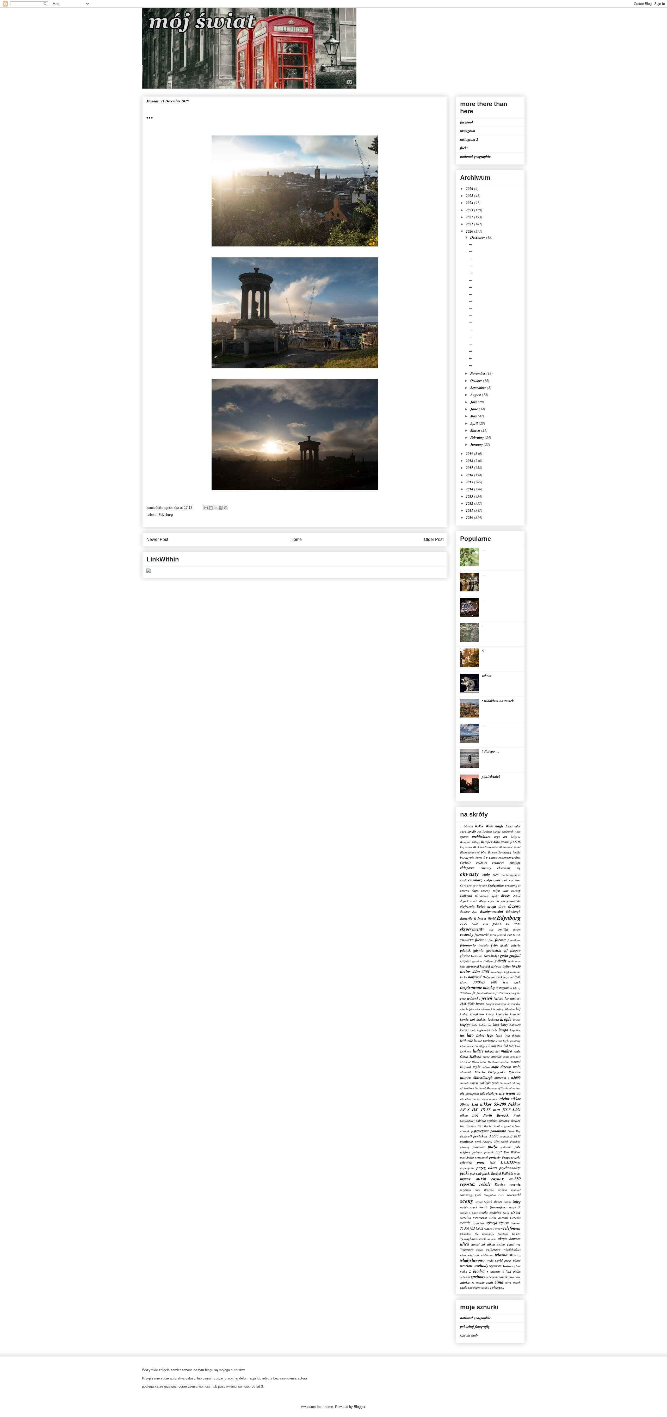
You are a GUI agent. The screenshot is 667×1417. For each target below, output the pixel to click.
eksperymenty (472, 929)
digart (464, 901)
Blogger (359, 1407)
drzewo (514, 906)
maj (497, 1051)
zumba (485, 1288)
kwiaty (464, 1030)
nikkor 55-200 (493, 1104)
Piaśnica (515, 1142)
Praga (506, 1157)
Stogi (506, 1213)
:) (483, 650)
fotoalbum (514, 940)
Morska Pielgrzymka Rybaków (498, 1072)
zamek (503, 1276)
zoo (470, 1287)
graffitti (515, 955)
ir (511, 988)
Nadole (464, 1083)
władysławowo (472, 1260)
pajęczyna (481, 1131)
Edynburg (165, 515)
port (499, 1152)
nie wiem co (510, 1093)
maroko (496, 1056)
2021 (470, 224)
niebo (504, 1099)
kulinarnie (485, 1025)
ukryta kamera (509, 1238)
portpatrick (482, 1157)
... (470, 243)
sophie (464, 1207)
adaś (518, 826)
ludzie (478, 1051)
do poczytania (505, 901)
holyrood (474, 977)
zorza (476, 1287)
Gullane (488, 961)
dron (502, 906)
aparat (464, 836)
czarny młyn (490, 890)
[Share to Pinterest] (225, 507)
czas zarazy (512, 890)
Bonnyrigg (504, 852)
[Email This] (205, 507)
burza (478, 858)
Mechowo (493, 1062)
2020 (470, 231)
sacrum (502, 1190)
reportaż (467, 1184)
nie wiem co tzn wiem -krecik (479, 1099)
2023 (470, 210)
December (478, 237)
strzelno (465, 1217)
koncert (515, 1014)
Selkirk (488, 1202)
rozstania (465, 1190)
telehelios (465, 1234)
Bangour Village (470, 842)
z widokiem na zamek (498, 700)
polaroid (506, 1147)
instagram (467, 130)
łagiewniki (483, 1030)
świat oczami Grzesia (505, 1217)
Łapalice (515, 1030)
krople (505, 1019)
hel (487, 966)
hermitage (497, 972)
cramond (511, 885)
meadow (515, 1057)
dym (475, 912)
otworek (465, 1131)
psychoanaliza (510, 1168)
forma (500, 940)
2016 (470, 475)
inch (517, 982)
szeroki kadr (469, 1335)
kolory (490, 1014)
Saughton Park (494, 1195)
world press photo (508, 1260)
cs (519, 885)
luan (518, 1046)
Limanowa (466, 1046)
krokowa (493, 1019)
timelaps (503, 1234)
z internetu (494, 1272)
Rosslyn (500, 1184)
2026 (470, 188)
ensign (517, 929)
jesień (487, 998)
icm (505, 982)
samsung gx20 (470, 1194)
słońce (498, 1201)
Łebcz (480, 1035)
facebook (467, 122)
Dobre (481, 906)
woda (490, 1260)
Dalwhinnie (482, 896)
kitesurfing (497, 1009)
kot (472, 1019)
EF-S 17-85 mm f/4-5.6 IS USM (490, 923)
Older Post (433, 539)
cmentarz (475, 880)
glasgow (515, 950)
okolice (516, 1120)
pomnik (489, 1152)
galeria (516, 945)
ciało (486, 874)
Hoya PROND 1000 (478, 982)
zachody (478, 1276)
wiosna (501, 1255)
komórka (502, 1014)
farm (493, 935)
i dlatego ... (490, 751)
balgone (516, 837)
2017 (470, 467)
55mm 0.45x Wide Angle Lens (488, 826)
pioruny (465, 1147)
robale (485, 1184)
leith (499, 1035)
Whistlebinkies (512, 1250)
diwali (473, 901)
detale (517, 896)
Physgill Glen (491, 1142)
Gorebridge (491, 955)
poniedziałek (491, 776)
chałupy (515, 862)
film (491, 940)
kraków (481, 1019)
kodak (464, 1014)
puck (486, 1173)
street (516, 1212)
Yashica (508, 1266)
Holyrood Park (492, 977)
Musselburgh (483, 1077)
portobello (467, 1157)
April (474, 423)
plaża (492, 1146)
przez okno (487, 1168)
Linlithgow (480, 1046)
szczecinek (479, 1223)
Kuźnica (515, 1024)
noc (475, 1115)
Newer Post (157, 539)
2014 (470, 489)
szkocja (491, 1223)
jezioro (498, 998)
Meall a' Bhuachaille (473, 1062)
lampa (503, 1029)
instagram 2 (469, 139)
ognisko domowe (498, 1120)
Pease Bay (514, 1131)
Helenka (496, 966)
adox (463, 832)
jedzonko (473, 998)
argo (497, 836)
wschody (480, 1266)
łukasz (489, 1051)
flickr (464, 148)
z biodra (477, 1271)
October (476, 380)
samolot (516, 1190)
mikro (486, 1067)
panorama (498, 1131)
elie (491, 929)
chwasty (469, 874)
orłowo (516, 1126)
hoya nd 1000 (512, 977)
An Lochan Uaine (489, 832)
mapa (486, 1057)
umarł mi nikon (483, 1244)
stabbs (483, 1212)
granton (477, 961)
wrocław (466, 1266)
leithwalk (466, 1040)
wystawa (495, 1266)
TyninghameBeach (473, 1238)
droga (491, 906)
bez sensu (466, 847)
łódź (511, 1046)
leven (499, 1041)
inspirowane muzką (477, 987)
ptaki (464, 1173)
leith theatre (513, 1036)
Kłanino (510, 1009)
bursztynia (467, 857)
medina (505, 1062)
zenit (489, 1282)
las (462, 1035)
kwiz (473, 1030)
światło (465, 1223)
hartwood (472, 966)
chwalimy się (509, 867)
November (478, 373)
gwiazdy (501, 960)
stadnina (495, 1212)
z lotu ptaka (512, 1271)
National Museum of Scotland (493, 1088)
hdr (482, 966)
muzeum (500, 1077)
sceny (466, 1201)
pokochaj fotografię (475, 1326)
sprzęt (512, 1207)
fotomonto (468, 945)
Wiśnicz (515, 1255)
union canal (506, 1244)
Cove (463, 885)
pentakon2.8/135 (510, 1136)
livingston (495, 1045)
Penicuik (466, 1136)
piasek (505, 1142)
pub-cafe (476, 1173)
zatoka (465, 1282)
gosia (504, 955)
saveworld (514, 1194)
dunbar (465, 911)
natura (516, 1088)
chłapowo (467, 867)
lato (470, 1035)
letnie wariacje (484, 1040)
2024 (470, 202)
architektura (481, 836)
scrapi (479, 1202)
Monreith (465, 1072)
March (475, 430)
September (478, 387)
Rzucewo (489, 1190)
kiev (477, 1009)
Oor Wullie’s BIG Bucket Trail (480, 1126)
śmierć (507, 1202)
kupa (496, 1024)
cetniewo (498, 862)
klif (518, 1008)
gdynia (478, 950)
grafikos (465, 960)
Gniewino (477, 956)
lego (490, 1035)
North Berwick (496, 1115)
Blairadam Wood (510, 847)
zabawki (465, 1277)
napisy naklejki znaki (484, 1082)
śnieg (517, 1201)
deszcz (505, 895)
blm (483, 852)
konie (464, 1019)
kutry (504, 1024)
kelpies (470, 1009)
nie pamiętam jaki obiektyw (479, 1093)
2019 (470, 453)
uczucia (492, 1239)
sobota (486, 675)
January (477, 444)
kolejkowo (477, 1014)
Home (296, 539)
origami (506, 1126)
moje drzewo (501, 1066)
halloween (514, 961)
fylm (494, 945)
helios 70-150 (512, 966)
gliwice (465, 955)
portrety (495, 1157)
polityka (478, 1152)
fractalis (484, 945)
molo (517, 1066)
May (474, 416)
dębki (495, 896)
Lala (494, 1030)
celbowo (481, 862)
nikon (464, 1115)
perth (478, 1142)
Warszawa (466, 1249)
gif (506, 950)
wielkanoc (487, 1255)
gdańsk (465, 950)
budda (517, 852)
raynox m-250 (506, 1178)
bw (486, 857)
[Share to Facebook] (220, 507)
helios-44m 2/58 (474, 971)
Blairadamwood (470, 852)
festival (501, 935)
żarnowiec (515, 1277)
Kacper (490, 1004)
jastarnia (502, 993)
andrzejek (508, 832)
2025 (470, 195)
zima (499, 1282)
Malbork (475, 1056)
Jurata (479, 1003)
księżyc (465, 1024)
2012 (470, 503)
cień (496, 874)
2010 (470, 517)
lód (506, 1045)
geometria (493, 950)
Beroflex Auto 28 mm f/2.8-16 (501, 841)
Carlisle (465, 862)
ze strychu (478, 1282)
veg (518, 1244)
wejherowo (493, 1249)
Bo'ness (492, 852)
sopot (473, 1207)
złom (508, 1282)
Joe (506, 998)
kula (474, 1025)
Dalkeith (466, 895)
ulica (464, 1244)
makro (506, 1051)
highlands (510, 972)
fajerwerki (482, 934)
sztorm (504, 1223)
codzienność (492, 880)
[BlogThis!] (210, 507)
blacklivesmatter (488, 847)
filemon (481, 940)
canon (493, 857)
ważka (480, 1250)
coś (505, 880)
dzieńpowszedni (491, 911)
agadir (472, 831)
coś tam (515, 880)
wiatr (463, 1255)
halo (463, 966)
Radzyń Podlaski (502, 1173)
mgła (476, 1066)
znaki (463, 1287)
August (476, 394)
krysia (517, 1020)
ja (474, 992)
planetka (479, 1146)
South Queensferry (493, 1207)
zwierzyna (497, 1287)
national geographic (475, 156)
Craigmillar (496, 885)
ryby (477, 1190)
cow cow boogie (477, 885)
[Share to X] (215, 507)
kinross (485, 1009)
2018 (470, 460)
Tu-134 (516, 1234)
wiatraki (473, 1255)
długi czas (486, 901)
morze (465, 1077)
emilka (503, 929)
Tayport (498, 1229)
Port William (512, 1152)
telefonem (512, 1228)
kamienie (501, 1004)
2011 (470, 510)
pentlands (466, 1141)
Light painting (512, 1041)
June (474, 409)
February (477, 437)
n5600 (516, 1077)
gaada (504, 945)
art (505, 836)
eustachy (466, 934)
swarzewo (480, 1217)
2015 (470, 482)
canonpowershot (509, 857)
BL (475, 847)
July (474, 402)
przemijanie (467, 1168)
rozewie (515, 1184)
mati (506, 1057)
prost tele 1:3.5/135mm (499, 1162)
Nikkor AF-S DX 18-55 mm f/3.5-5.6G (490, 1106)
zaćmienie (492, 1277)
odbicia (481, 1120)
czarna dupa (469, 890)
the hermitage (485, 1234)
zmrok (517, 1282)
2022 (470, 217)
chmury (486, 867)
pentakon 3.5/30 (485, 1136)
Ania (518, 832)
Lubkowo (466, 1051)
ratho (517, 1174)
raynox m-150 (473, 1178)
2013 (470, 496)
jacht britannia (486, 993)
